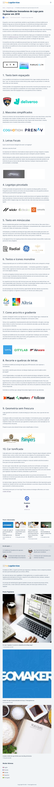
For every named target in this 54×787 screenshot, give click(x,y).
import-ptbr (30, 17)
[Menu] (50, 2)
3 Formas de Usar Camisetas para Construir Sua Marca (42, 556)
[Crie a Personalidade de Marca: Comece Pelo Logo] (46, 525)
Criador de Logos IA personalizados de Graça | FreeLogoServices (18, 700)
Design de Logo (24, 17)
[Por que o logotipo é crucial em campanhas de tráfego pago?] (27, 618)
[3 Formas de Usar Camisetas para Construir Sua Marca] (30, 557)
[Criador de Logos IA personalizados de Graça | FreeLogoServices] (8, 525)
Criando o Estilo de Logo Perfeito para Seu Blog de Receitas (17, 756)
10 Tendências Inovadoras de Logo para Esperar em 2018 (13, 551)
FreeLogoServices (28, 575)
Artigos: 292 (27, 509)
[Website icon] (27, 506)
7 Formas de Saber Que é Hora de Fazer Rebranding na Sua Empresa (17, 556)
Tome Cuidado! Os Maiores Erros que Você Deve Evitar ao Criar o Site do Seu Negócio (33, 533)
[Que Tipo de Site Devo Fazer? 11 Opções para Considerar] (30, 551)
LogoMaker (19, 575)
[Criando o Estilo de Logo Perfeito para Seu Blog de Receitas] (20, 525)
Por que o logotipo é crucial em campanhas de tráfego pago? (18, 645)
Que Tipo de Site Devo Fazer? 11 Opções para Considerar (42, 551)
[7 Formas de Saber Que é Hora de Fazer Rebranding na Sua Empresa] (5, 557)
